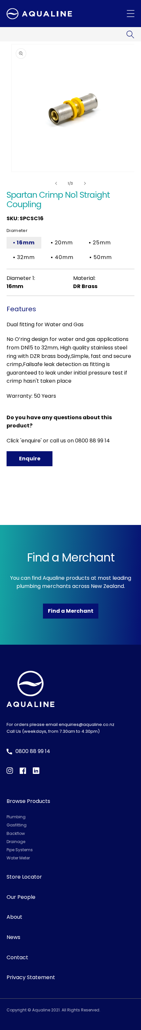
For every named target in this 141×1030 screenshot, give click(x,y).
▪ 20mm (62, 242)
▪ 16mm (24, 242)
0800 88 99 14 (92, 440)
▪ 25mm (100, 242)
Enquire (29, 458)
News (13, 937)
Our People (21, 897)
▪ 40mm (62, 257)
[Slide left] (56, 183)
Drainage (16, 841)
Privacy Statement (31, 977)
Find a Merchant (70, 611)
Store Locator (24, 877)
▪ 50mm (101, 257)
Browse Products (28, 801)
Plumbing (16, 817)
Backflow (16, 833)
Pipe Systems (20, 850)
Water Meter (18, 858)
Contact (17, 957)
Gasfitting (17, 825)
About (14, 917)
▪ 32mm (24, 257)
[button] (130, 34)
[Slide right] (85, 183)
